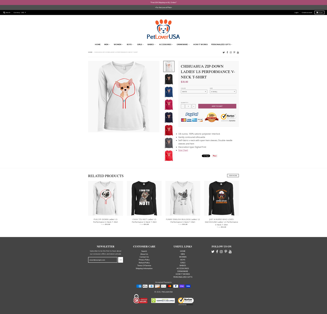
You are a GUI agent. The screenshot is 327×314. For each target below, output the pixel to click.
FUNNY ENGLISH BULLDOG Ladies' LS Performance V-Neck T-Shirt (183, 220)
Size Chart (183, 150)
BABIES (151, 44)
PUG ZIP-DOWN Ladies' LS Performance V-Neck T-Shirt (105, 220)
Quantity (184, 102)
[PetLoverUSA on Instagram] (231, 52)
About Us (144, 254)
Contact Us (144, 257)
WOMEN (117, 44)
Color (183, 88)
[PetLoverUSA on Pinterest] (234, 52)
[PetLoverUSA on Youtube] (238, 52)
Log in (297, 12)
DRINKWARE (182, 44)
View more (233, 175)
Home (90, 52)
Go (120, 260)
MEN (106, 44)
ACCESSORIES (165, 44)
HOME (98, 44)
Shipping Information (144, 268)
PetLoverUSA (167, 292)
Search (144, 251)
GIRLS (139, 44)
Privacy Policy (144, 260)
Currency (17, 12)
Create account (307, 12)
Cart (321, 12)
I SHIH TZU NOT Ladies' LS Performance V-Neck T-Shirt (144, 220)
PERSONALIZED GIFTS (220, 44)
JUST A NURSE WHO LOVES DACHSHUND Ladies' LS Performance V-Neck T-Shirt (221, 222)
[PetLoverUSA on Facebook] (227, 52)
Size (211, 88)
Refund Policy (144, 262)
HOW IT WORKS (200, 44)
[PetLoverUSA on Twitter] (224, 52)
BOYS (129, 44)
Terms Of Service (144, 265)
